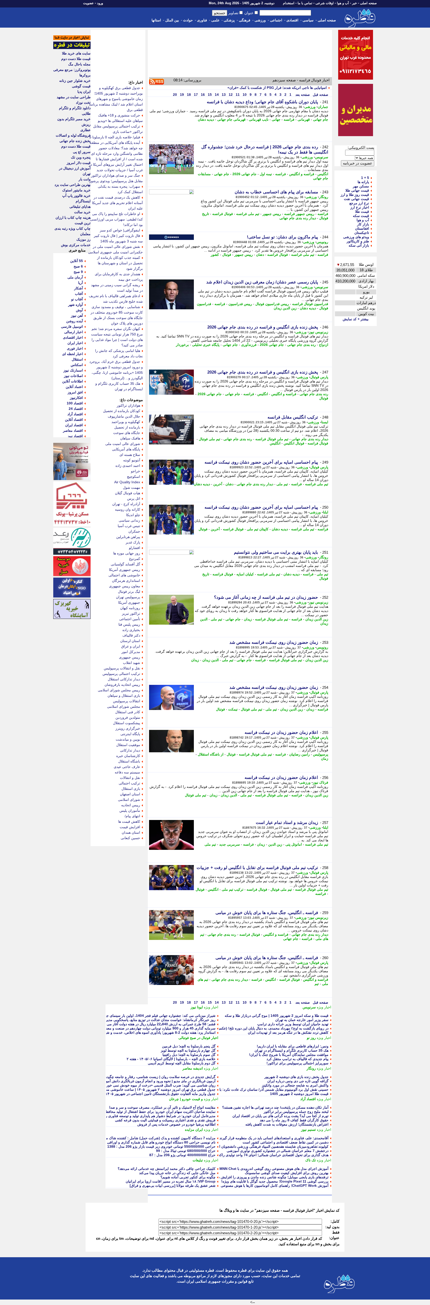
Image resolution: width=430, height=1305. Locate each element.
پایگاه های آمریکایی (126, 449)
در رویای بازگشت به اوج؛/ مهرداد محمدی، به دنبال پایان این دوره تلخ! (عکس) (272, 1028)
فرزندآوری (249, 345)
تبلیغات (198, 1160)
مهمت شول (131, 487)
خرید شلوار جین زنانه (75, 81)
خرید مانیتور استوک (76, 190)
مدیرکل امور (130, 652)
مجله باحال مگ (79, 64)
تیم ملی (282, 484)
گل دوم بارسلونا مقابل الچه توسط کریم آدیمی (181, 1063)
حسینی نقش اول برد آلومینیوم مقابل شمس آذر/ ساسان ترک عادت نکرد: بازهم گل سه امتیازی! (259, 1089)
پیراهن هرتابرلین (128, 537)
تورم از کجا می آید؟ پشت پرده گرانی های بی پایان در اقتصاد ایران (280, 1116)
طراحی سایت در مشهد (74, 97)
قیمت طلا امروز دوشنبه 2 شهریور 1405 (299, 1094)
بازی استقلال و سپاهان (124, 696)
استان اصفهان (130, 794)
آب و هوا (343, 3)
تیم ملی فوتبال (209, 439)
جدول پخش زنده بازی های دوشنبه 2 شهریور (296, 1077)
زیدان (248, 619)
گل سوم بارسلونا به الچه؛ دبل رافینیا (188, 1055)
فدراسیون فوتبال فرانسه (310, 304)
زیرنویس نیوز (318, 332)
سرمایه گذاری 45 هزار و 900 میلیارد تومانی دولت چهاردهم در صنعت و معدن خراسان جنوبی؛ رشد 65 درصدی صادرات (129, 1028)
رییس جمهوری (129, 657)
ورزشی (260, 20)
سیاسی (308, 20)
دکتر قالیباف (131, 635)
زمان (324, 759)
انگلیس (323, 174)
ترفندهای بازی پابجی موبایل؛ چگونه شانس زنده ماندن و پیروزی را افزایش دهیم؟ (270, 1177)
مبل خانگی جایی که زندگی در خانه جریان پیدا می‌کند (177, 1173)
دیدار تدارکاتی (130, 750)
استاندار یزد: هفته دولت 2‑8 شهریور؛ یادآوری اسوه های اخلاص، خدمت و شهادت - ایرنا (152, 1032)
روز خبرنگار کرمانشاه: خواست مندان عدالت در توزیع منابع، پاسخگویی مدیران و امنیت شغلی (147, 1020)
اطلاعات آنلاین (72, 381)
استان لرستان (130, 641)
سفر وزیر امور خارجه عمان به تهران (301, 1020)
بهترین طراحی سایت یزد (72, 185)
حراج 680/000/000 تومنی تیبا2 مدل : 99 (185, 1151)
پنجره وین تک (81, 157)
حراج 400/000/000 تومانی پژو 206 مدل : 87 (182, 1155)
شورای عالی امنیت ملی (122, 444)
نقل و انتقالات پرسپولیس (122, 668)
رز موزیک (83, 239)
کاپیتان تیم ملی (258, 529)
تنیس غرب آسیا (129, 526)
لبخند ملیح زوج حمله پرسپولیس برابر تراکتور (296, 1112)
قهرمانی (304, 119)
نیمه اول (266, 174)
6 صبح (78, 266)
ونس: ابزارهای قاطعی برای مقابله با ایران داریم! (292, 1046)
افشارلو (134, 548)
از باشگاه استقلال (210, 754)
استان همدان (131, 832)
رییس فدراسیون (240, 304)
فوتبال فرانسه (222, 214)
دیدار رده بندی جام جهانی (297, 218)
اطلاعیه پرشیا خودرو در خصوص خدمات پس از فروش (176, 1124)
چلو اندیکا (133, 515)
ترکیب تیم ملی (232, 889)
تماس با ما (305, 3)
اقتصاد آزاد (308, 1099)
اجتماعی (276, 20)
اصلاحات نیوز (73, 376)
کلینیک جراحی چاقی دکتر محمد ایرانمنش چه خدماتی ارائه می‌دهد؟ (166, 1169)
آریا (80, 283)
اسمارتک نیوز (73, 370)
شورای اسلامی (129, 800)
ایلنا (325, 512)
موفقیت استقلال (128, 745)
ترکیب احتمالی (129, 783)
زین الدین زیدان (285, 308)
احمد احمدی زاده (127, 466)
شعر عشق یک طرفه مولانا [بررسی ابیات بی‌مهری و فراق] (172, 1186)
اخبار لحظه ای (72, 354)
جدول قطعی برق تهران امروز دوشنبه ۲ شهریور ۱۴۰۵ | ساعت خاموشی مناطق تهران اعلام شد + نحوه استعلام (134, 1089)
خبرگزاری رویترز (127, 728)
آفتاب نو (77, 299)
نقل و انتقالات (130, 778)
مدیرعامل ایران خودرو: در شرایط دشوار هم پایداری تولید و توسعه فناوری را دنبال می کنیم (149, 1116)
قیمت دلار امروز (79, 163)
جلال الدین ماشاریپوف (124, 416)
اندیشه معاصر (192, 1068)
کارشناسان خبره (128, 756)
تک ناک (310, 1160)
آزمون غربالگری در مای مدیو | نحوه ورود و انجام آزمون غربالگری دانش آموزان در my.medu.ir (146, 1081)
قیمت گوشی (81, 86)
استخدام (288, 3)
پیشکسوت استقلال (126, 723)
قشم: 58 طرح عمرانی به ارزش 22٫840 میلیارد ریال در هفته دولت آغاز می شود (157, 1024)
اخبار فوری (75, 348)
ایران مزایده (194, 1130)
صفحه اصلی (368, 3)
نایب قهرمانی (259, 119)
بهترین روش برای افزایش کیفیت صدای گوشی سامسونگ (286, 1173)
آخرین (217, 484)
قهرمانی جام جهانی (231, 119)
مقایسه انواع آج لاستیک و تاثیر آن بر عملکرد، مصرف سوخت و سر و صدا (162, 1107)
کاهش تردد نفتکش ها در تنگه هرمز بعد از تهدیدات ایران (288, 1032)
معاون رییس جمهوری (124, 586)
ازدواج (323, 345)
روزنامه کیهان (130, 608)
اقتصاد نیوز (75, 436)
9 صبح (78, 272)
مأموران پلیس (129, 811)
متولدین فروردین (127, 717)
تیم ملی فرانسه (247, 214)
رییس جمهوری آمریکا (124, 570)
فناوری (202, 20)
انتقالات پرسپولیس (126, 701)
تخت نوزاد (83, 103)
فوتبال (226, 255)
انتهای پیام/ (132, 816)
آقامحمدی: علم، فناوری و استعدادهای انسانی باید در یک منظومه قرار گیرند (273, 1138)
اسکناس (77, 365)
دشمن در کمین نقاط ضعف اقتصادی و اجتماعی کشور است (285, 1142)
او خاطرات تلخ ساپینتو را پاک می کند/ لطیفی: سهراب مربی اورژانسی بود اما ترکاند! (116, 219)
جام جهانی (320, 119)
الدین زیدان (210, 660)
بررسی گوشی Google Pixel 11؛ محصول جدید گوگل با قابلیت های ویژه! (274, 1181)
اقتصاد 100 (75, 403)
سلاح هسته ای (129, 455)
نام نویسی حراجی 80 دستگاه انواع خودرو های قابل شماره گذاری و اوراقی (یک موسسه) (151, 1142)
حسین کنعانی (130, 838)
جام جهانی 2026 (244, 174)
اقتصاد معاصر (73, 431)
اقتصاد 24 (76, 409)
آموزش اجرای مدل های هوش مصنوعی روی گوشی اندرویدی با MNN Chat (273, 1169)
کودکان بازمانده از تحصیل (121, 411)
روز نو (311, 1038)
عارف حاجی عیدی (127, 767)
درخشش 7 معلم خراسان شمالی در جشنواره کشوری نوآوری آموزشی (277, 1151)
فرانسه (289, 119)
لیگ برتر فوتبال (129, 592)
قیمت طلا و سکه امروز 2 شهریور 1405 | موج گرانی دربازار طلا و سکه (276, 1016)
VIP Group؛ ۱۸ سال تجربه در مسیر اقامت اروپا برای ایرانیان (170, 1181)
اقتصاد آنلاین (74, 420)
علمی (215, 20)
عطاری (85, 130)
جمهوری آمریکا (129, 602)
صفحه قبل (320, 95)
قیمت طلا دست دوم (76, 59)
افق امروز (75, 392)
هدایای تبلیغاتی (80, 207)
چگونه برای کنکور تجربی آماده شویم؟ (188, 1177)
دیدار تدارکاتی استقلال (124, 679)
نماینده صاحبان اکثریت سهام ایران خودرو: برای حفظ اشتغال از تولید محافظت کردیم (154, 1112)
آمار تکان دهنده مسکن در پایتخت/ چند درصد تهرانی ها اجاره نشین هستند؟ (275, 1107)
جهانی (276, 119)
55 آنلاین (76, 261)
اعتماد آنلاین (74, 387)
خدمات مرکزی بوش (76, 245)
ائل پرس (133, 498)
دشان (260, 255)
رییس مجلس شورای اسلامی (119, 690)
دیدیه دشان (206, 119)
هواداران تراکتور (128, 405)
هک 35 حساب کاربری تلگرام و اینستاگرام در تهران (291, 1050)
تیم (317, 984)
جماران (323, 107)
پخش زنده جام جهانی (75, 141)
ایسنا (324, 422)
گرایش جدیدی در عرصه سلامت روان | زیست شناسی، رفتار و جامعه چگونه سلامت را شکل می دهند (141, 1077)
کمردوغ (134, 559)
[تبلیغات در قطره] (72, 48)
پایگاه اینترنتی (130, 734)
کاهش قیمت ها (129, 821)
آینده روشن (74, 321)
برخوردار (182, 345)
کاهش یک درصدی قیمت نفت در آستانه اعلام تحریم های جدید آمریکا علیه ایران (117, 202)
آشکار (78, 288)
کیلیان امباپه (245, 574)
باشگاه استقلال (129, 761)
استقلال (77, 359)
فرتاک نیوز (320, 782)
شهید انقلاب (131, 663)
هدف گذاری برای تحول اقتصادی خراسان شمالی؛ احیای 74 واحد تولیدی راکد (273, 1155)
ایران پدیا (84, 92)
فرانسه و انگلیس (301, 174)
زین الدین (275, 844)
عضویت (88, 3)
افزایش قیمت (130, 827)
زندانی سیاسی (129, 520)
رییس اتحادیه (130, 805)
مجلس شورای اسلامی (123, 706)
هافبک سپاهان (130, 438)
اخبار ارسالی (73, 332)
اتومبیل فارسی (72, 326)
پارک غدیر (133, 542)
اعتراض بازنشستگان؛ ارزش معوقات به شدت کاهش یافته (286, 1124)
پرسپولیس (320, 754)
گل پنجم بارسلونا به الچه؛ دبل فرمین (188, 1046)
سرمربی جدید (229, 844)
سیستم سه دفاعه (127, 772)
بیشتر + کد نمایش (356, 319)
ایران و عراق (130, 646)
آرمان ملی (75, 277)
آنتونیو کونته (131, 460)
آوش (79, 310)
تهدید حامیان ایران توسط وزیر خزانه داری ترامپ (292, 1024)
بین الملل (172, 20)
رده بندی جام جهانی (301, 345)
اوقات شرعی (325, 3)
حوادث (188, 20)
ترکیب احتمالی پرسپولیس (121, 674)
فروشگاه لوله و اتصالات (73, 135)
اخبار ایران (75, 343)
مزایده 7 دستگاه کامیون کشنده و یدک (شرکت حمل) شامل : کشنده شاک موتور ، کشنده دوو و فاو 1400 (139, 1138)
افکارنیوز (76, 398)
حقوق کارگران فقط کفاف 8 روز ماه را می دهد (294, 1120)
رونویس (322, 242)
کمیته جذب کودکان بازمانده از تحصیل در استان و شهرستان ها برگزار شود (120, 263)
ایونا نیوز (197, 1007)
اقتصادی (292, 20)
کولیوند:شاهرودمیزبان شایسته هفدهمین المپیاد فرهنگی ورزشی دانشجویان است (270, 1146)
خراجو (135, 471)
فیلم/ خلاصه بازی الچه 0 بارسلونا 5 (114, 137)
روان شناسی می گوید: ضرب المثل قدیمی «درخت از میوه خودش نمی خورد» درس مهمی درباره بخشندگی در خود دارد (129, 1085)
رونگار (323, 197)
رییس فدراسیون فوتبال (272, 304)
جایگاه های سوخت (126, 433)
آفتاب (79, 294)
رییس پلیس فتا (129, 624)
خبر (354, 3)
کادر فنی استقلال (127, 712)
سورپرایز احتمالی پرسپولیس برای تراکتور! (297, 1063)
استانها (156, 20)
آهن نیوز (77, 316)
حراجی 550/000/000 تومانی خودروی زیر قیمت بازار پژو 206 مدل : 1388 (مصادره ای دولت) (147, 1146)
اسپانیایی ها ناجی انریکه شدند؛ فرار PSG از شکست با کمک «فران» (277, 88)
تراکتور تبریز (131, 613)
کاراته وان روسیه (127, 509)
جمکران (134, 531)
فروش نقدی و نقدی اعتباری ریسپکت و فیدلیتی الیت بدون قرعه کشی (165, 1120)
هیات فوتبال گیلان (127, 493)
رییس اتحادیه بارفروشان (122, 685)
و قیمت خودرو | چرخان (186, 1099)
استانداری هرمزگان (126, 581)
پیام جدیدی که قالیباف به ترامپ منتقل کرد (297, 1059)
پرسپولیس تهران (128, 597)
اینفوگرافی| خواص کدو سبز (120, 230)
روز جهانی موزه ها (126, 553)
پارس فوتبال (319, 377)
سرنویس (321, 157)
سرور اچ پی (82, 152)
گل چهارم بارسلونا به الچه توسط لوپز (188, 1050)
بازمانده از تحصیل (127, 427)
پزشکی (229, 20)
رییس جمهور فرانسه (299, 214)
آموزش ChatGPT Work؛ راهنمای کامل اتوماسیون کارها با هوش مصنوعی (274, 1186)
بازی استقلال (130, 789)
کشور (215, 255)
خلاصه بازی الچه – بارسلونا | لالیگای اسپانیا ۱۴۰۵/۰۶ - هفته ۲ (171, 1059)
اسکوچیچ (133, 477)
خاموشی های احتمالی (124, 575)
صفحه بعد (302, 95)
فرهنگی (244, 20)
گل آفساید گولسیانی (125, 564)
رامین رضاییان (299, 754)
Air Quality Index (127, 482)
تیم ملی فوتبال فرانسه (271, 439)
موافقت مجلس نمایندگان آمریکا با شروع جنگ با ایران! (288, 1055)
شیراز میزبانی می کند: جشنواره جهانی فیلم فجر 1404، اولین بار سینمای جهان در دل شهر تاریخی (144, 1016)
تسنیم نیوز (308, 1130)
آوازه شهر (75, 305)
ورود (100, 3)
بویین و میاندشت (128, 739)
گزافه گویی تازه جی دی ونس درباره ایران (297, 1081)
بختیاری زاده (131, 630)
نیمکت (233, 709)
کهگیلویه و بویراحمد (125, 422)
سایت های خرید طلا (76, 53)
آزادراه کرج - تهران (126, 504)
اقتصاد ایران (74, 425)
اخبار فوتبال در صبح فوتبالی (198, 1038)
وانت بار (85, 179)
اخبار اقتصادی (73, 337)
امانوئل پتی (293, 844)
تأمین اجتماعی (129, 619)
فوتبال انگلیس (294, 443)
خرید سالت (82, 212)
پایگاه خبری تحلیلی (205, 345)
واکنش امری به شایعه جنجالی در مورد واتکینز (295, 1085)
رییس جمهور (272, 214)
